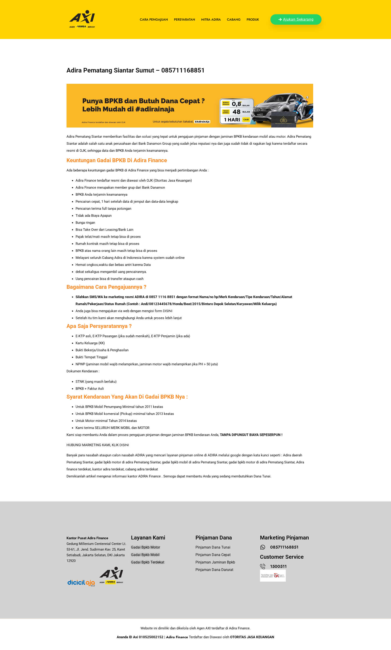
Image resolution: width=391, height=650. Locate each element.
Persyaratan (184, 19)
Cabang (234, 19)
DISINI (167, 310)
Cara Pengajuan (154, 19)
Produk (253, 19)
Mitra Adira (211, 19)
